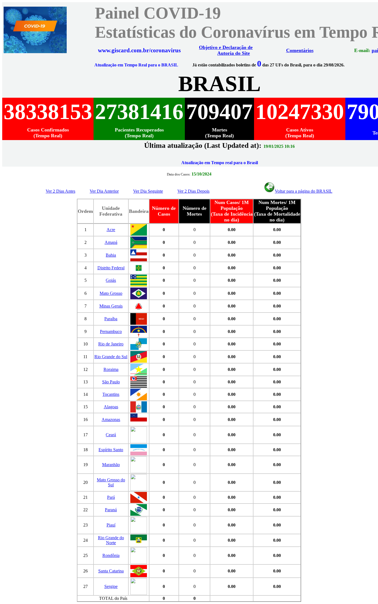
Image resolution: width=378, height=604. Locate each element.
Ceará (111, 434)
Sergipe (111, 586)
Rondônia (111, 555)
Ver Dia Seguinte (148, 191)
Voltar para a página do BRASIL (303, 191)
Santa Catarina (111, 571)
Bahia (111, 255)
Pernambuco (111, 331)
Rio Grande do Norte (111, 540)
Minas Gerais (111, 306)
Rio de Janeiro (110, 344)
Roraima (110, 369)
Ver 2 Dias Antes (60, 191)
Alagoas (111, 406)
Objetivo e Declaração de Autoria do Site (226, 50)
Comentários (300, 50)
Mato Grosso (111, 293)
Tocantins (110, 394)
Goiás (111, 280)
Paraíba (110, 318)
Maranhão (111, 464)
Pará (111, 497)
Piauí (111, 525)
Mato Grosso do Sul (111, 482)
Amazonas (111, 419)
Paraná (111, 509)
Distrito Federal (111, 267)
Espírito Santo (111, 449)
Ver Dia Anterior (104, 191)
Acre (111, 229)
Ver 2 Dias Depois (193, 191)
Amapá (111, 242)
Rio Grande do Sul (110, 356)
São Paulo (111, 382)
